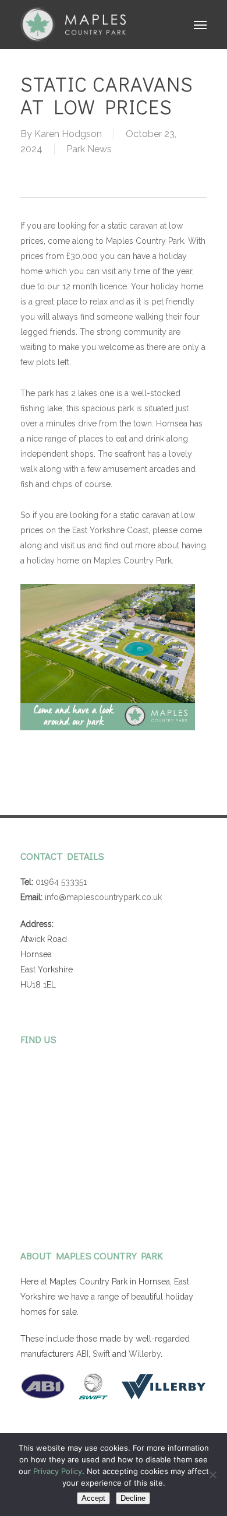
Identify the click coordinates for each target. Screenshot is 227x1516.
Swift (101, 1354)
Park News (89, 149)
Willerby (145, 1354)
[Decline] (212, 1474)
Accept (93, 1498)
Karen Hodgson (68, 133)
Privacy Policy (57, 1471)
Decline (133, 1498)
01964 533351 (61, 882)
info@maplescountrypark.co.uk (103, 897)
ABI (82, 1354)
